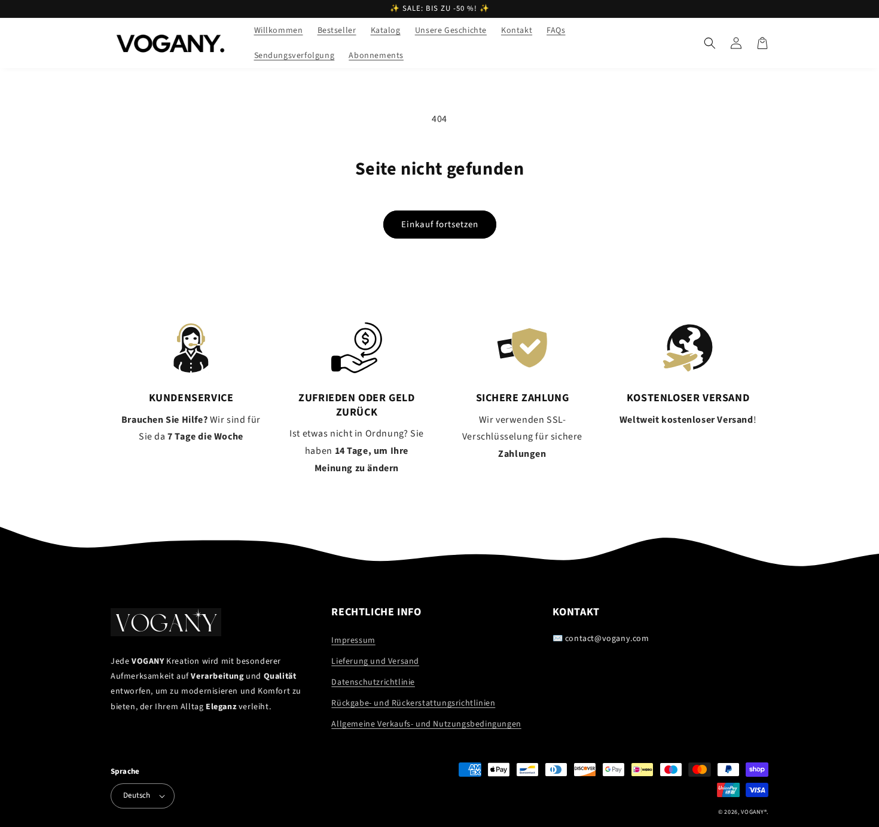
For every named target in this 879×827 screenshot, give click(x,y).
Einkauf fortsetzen (439, 224)
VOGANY (752, 812)
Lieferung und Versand (375, 661)
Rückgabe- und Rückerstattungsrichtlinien (413, 703)
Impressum (353, 640)
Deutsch (137, 795)
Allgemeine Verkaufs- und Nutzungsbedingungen (426, 724)
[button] (710, 43)
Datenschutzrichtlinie (373, 682)
